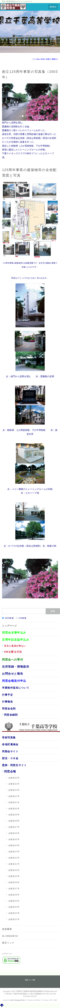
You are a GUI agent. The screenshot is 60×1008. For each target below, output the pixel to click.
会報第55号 (14, 778)
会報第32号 (14, 919)
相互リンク (8, 943)
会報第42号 (14, 858)
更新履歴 (7, 929)
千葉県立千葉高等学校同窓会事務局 (29, 991)
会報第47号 (14, 827)
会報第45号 (14, 839)
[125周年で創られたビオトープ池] (30, 473)
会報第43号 (14, 851)
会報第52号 (14, 796)
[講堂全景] (30, 415)
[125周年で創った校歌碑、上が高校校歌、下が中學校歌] (30, 395)
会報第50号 (14, 808)
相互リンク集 (30, 980)
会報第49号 (14, 815)
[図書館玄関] (30, 361)
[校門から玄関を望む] (30, 341)
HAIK (55, 1000)
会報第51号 (14, 802)
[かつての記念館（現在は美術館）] (30, 511)
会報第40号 (14, 870)
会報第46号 (14, 833)
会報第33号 (14, 913)
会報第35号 (14, 901)
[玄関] (30, 305)
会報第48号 (14, 821)
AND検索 (9, 618)
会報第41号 (14, 864)
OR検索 (22, 618)
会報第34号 (14, 907)
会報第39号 (14, 876)
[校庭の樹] (30, 530)
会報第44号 (14, 845)
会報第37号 (14, 888)
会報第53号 (14, 790)
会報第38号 (14, 882)
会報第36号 (14, 895)
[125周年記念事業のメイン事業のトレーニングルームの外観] (30, 453)
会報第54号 (14, 784)
